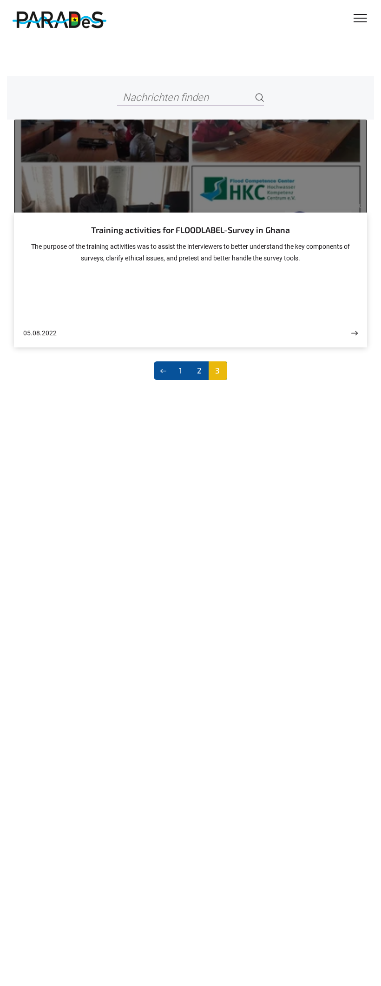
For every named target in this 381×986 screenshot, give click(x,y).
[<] (163, 370)
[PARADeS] (59, 19)
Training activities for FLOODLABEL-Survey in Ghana (190, 230)
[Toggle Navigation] (360, 18)
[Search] (260, 98)
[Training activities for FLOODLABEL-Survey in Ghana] (354, 333)
